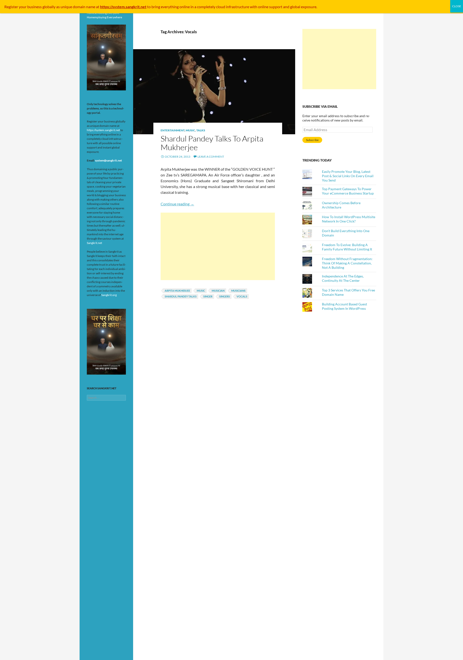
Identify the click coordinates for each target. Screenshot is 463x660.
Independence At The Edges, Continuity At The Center (343, 278)
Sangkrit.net (94, 243)
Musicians (238, 290)
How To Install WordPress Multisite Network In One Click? (348, 219)
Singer (207, 296)
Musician (218, 290)
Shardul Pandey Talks (181, 296)
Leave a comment (210, 156)
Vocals (242, 296)
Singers (224, 296)
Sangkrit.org (109, 295)
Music (190, 130)
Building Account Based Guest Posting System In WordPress (344, 306)
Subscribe (312, 140)
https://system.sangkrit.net (103, 130)
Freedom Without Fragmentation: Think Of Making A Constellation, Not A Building (347, 263)
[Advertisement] (218, 246)
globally (48, 6)
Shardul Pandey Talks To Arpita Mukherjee (212, 143)
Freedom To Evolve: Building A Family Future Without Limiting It (347, 247)
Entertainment (172, 130)
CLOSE (456, 6)
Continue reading (177, 204)
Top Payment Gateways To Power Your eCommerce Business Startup (348, 191)
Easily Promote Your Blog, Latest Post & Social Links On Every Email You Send (348, 175)
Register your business (23, 6)
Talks (200, 130)
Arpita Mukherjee (177, 290)
